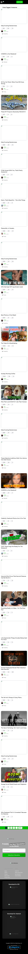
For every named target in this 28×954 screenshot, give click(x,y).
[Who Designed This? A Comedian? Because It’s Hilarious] (14, 803)
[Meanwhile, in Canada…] (14, 218)
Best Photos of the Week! (8, 315)
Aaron (5, 644)
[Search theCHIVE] (14, 2)
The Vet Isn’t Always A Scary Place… (11, 697)
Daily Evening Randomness (9, 25)
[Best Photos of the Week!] (14, 305)
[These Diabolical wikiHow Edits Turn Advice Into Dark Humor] (14, 448)
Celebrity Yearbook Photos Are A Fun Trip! (13, 518)
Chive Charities (18, 875)
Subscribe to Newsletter (14, 855)
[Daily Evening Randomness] (14, 16)
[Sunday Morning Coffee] (14, 364)
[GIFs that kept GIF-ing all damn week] (14, 277)
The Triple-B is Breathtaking (9, 343)
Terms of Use (6, 875)
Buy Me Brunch (18, 874)
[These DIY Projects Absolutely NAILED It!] (14, 102)
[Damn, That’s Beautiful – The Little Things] (14, 190)
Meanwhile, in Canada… (8, 228)
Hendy (5, 30)
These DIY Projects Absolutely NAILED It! (13, 112)
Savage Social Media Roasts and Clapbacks (13, 784)
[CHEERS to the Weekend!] (14, 44)
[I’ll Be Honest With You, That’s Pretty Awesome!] (14, 160)
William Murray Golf (18, 872)
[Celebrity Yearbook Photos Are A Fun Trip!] (14, 508)
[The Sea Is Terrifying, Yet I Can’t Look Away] (14, 718)
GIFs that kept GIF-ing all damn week (12, 287)
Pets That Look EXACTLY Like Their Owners (14, 402)
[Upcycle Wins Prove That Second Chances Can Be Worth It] (14, 566)
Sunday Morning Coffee (8, 373)
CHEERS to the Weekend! (8, 54)
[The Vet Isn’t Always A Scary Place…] (14, 688)
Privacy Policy (7, 877)
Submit (5, 872)
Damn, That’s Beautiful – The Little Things (13, 200)
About (5, 871)
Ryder (5, 552)
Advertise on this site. (14, 949)
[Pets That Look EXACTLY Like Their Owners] (14, 392)
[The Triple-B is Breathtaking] (14, 333)
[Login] (25, 2)
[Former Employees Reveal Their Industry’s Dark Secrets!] (14, 658)
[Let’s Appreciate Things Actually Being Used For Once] (14, 628)
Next (20, 827)
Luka (4, 88)
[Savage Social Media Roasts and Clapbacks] (14, 774)
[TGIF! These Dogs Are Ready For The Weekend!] (14, 537)
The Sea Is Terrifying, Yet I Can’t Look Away (14, 728)
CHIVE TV (17, 871)
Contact (6, 874)
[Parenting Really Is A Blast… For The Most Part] (14, 598)
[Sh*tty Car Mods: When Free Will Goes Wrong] (14, 72)
